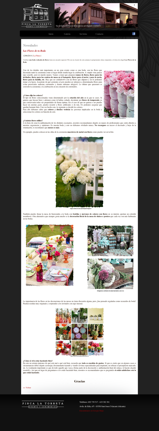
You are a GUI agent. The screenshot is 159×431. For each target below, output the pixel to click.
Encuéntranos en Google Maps (92, 410)
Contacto (99, 33)
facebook (133, 33)
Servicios (83, 33)
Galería (67, 33)
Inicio (51, 33)
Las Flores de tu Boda (34, 50)
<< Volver (27, 387)
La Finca (36, 55)
